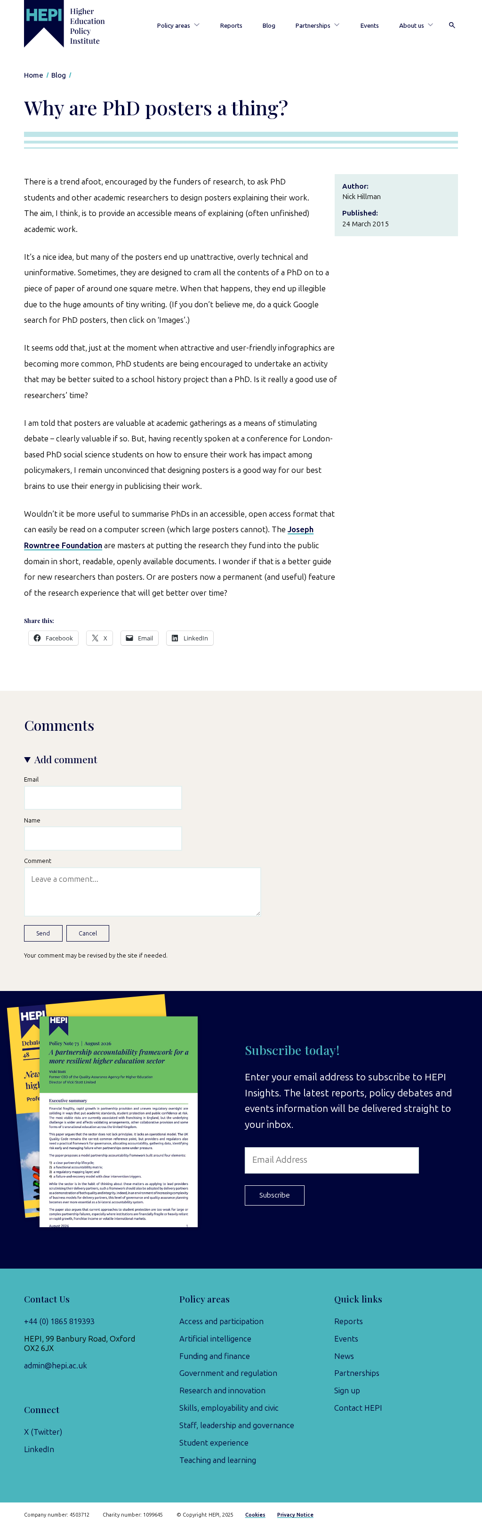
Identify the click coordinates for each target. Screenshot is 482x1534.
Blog (269, 25)
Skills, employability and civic (229, 1408)
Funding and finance (214, 1356)
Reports (231, 25)
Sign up (347, 1390)
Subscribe (274, 1195)
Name (32, 820)
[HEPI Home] (75, 24)
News (344, 1356)
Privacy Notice (295, 1515)
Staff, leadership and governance (236, 1425)
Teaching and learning (217, 1460)
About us (411, 25)
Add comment (65, 759)
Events (370, 25)
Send (43, 933)
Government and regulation (228, 1373)
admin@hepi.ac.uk (55, 1365)
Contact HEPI (358, 1408)
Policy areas (173, 25)
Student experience (214, 1442)
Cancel (88, 933)
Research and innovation (222, 1390)
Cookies (255, 1515)
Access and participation (221, 1321)
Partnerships (313, 25)
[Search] (452, 26)
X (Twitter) (43, 1432)
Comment (37, 860)
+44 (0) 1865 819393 (59, 1321)
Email (31, 779)
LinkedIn (39, 1449)
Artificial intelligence (215, 1338)
